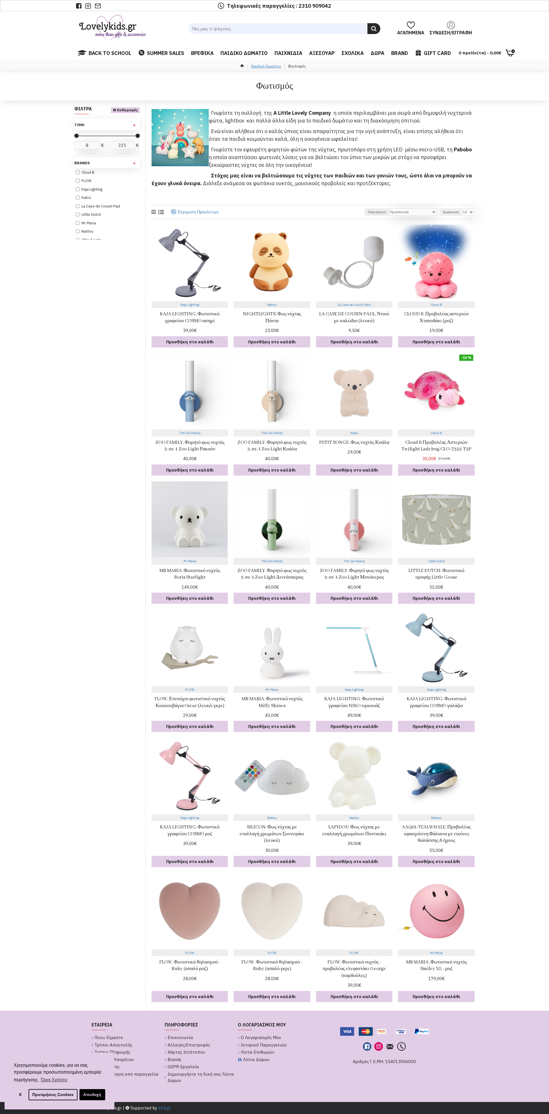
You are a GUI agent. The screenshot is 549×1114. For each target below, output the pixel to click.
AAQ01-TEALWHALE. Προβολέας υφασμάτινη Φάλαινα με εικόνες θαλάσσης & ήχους (436, 834)
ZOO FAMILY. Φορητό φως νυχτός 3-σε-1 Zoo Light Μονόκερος (354, 574)
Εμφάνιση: (451, 212)
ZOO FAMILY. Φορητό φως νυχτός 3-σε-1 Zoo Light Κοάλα (272, 446)
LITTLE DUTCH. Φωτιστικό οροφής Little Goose (436, 574)
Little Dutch (436, 561)
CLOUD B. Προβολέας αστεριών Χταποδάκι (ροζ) (436, 317)
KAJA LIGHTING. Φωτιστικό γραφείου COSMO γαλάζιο (436, 702)
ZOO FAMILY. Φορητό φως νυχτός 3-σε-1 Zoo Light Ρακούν (189, 446)
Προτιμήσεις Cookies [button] (52, 1094)
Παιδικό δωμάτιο (266, 66)
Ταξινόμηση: (377, 212)
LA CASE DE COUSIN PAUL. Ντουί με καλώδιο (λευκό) (354, 317)
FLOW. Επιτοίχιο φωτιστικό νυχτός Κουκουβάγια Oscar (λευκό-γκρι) (189, 702)
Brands (82, 163)
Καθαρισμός (127, 110)
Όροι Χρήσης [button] (54, 1079)
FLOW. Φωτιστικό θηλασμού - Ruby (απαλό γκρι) (272, 965)
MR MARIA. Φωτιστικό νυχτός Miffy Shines (272, 702)
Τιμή (79, 124)
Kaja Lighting (189, 305)
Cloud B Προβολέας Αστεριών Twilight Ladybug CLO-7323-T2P (436, 446)
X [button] (20, 1094)
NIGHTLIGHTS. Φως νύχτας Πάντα (272, 317)
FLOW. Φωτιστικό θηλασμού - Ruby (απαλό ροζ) (189, 965)
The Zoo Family (189, 433)
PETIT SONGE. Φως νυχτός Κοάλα (354, 443)
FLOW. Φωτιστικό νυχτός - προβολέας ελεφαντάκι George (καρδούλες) (354, 969)
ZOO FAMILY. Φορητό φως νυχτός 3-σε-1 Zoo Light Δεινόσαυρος (272, 574)
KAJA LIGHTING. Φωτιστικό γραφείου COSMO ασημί (190, 317)
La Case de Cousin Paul (354, 305)
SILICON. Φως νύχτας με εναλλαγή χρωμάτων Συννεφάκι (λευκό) (272, 834)
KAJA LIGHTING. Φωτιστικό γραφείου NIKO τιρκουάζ (354, 702)
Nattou (272, 305)
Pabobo (436, 818)
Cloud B (436, 305)
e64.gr (164, 1108)
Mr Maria (190, 561)
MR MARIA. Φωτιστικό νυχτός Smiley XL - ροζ (436, 965)
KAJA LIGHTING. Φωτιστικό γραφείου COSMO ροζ (190, 830)
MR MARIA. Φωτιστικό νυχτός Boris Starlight (189, 574)
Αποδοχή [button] (92, 1094)
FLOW (189, 690)
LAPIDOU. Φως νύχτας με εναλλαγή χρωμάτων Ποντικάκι (354, 830)
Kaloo (354, 433)
